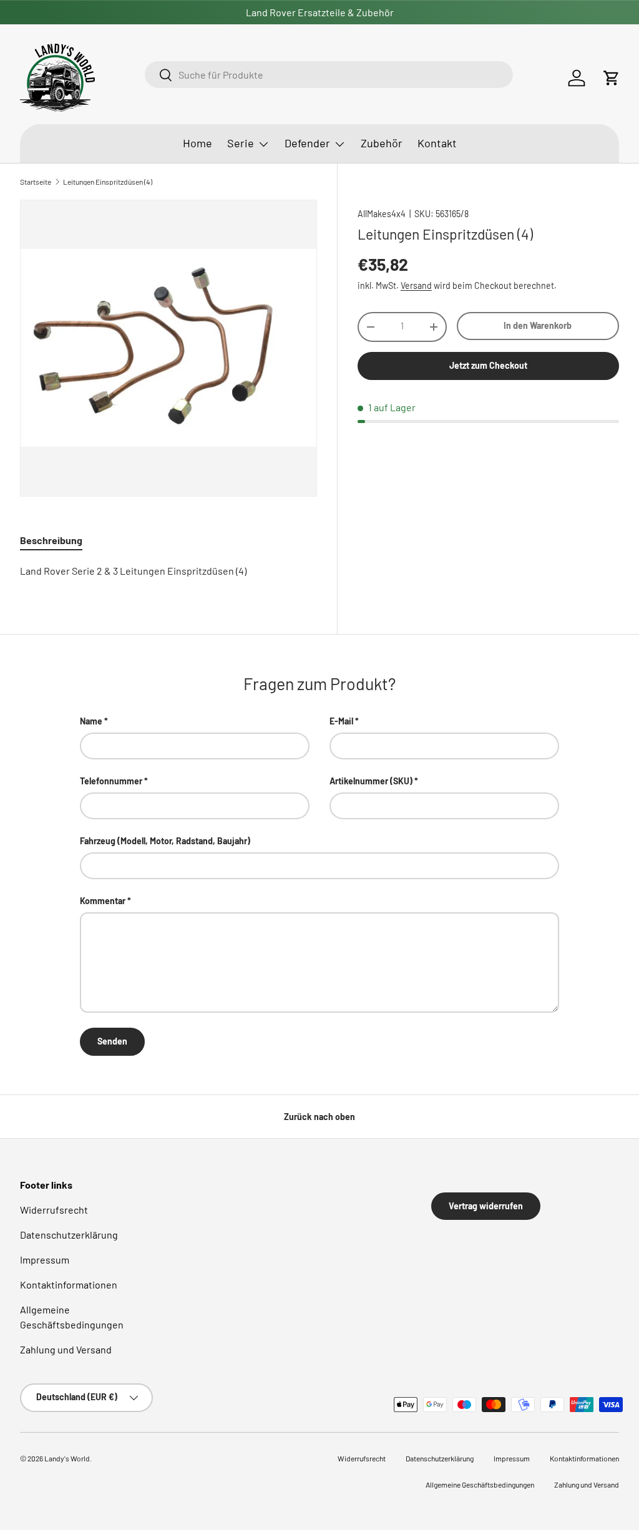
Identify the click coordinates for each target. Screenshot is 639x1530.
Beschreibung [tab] (51, 540)
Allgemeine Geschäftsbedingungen (480, 1484)
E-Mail (341, 721)
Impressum (44, 1259)
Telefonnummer (111, 781)
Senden (112, 1041)
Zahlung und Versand (66, 1349)
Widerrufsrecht (54, 1210)
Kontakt (437, 143)
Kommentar (102, 900)
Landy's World (67, 1458)
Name (91, 721)
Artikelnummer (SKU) (370, 781)
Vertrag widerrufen (486, 1206)
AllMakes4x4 (382, 213)
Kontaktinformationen (68, 1284)
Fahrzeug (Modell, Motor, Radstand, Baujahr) (165, 841)
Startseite (35, 181)
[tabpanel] (168, 570)
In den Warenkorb (538, 325)
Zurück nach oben (319, 1116)
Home (197, 143)
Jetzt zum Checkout (488, 365)
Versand (416, 285)
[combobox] (328, 74)
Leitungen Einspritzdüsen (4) (107, 181)
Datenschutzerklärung (69, 1234)
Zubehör (381, 143)
